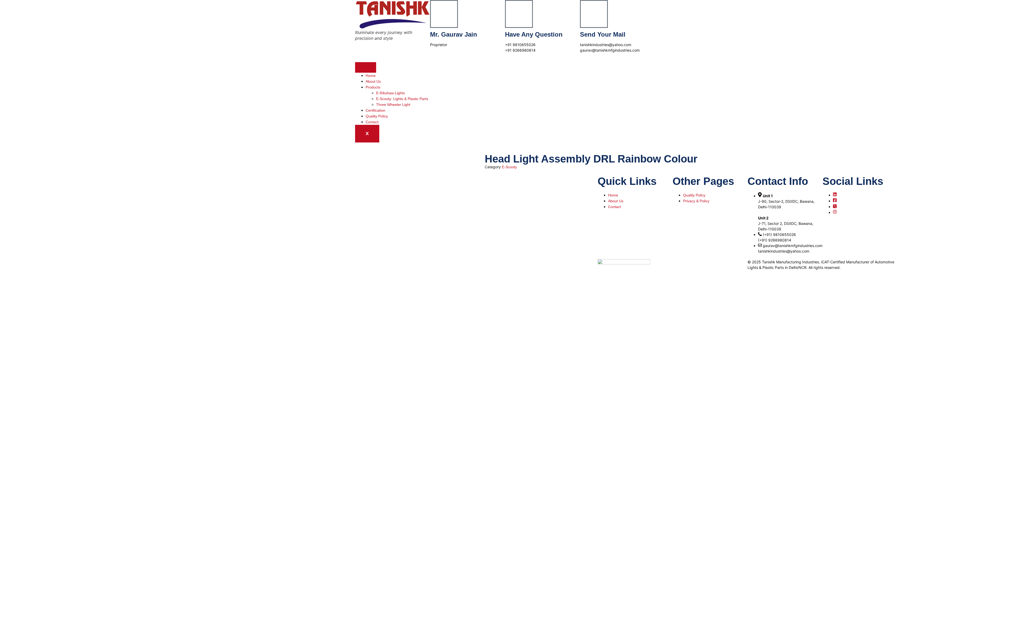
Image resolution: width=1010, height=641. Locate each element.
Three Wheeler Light (393, 104)
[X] (835, 207)
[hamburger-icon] (365, 67)
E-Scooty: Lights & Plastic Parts (402, 99)
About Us (373, 81)
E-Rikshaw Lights (390, 93)
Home (371, 75)
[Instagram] (835, 212)
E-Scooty (509, 167)
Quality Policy (377, 116)
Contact (372, 122)
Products (373, 87)
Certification (375, 110)
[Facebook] (835, 201)
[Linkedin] (835, 195)
